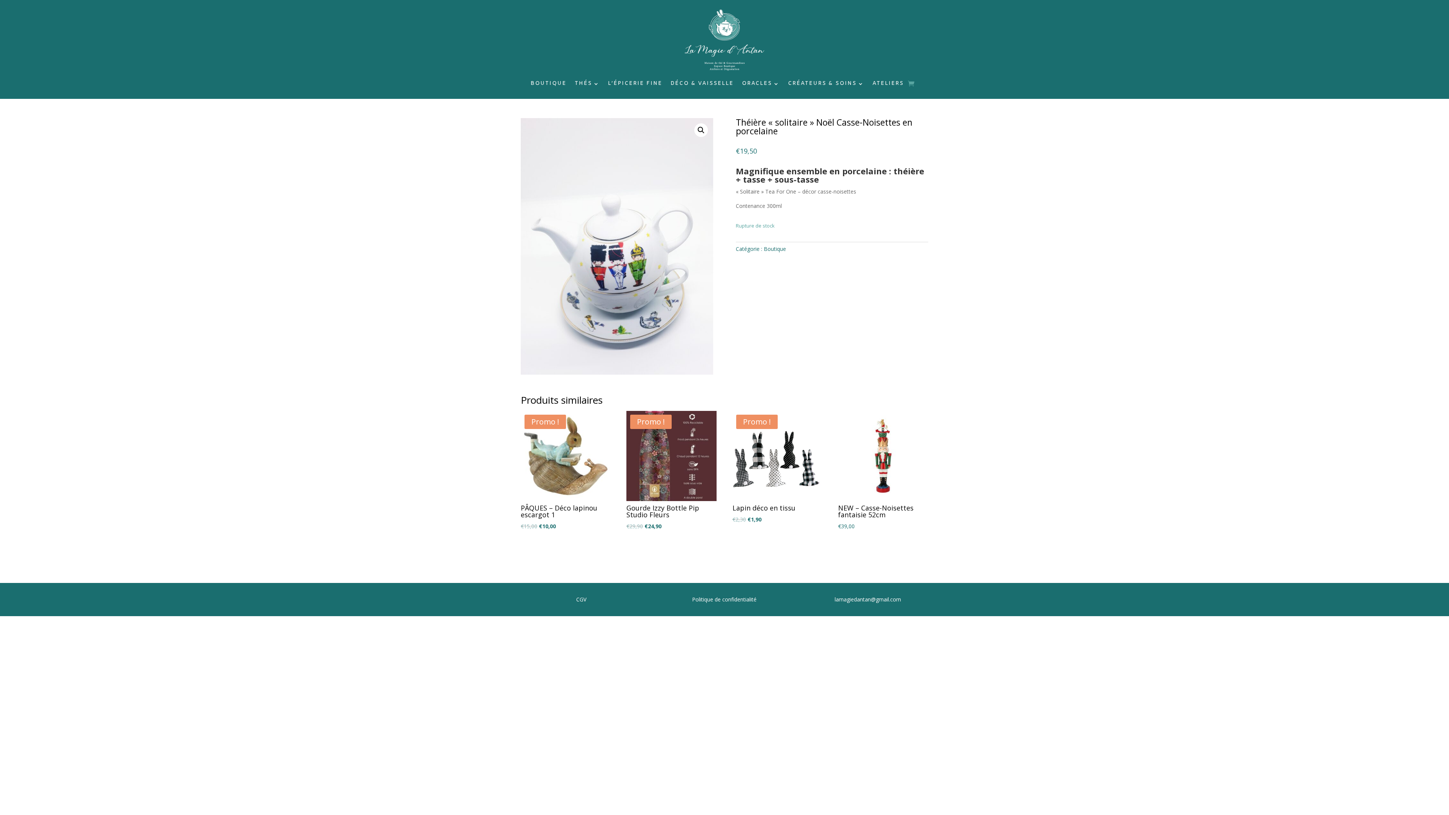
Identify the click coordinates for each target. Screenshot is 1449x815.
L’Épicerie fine (635, 84)
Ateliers (888, 84)
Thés (583, 84)
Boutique (548, 84)
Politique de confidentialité (724, 599)
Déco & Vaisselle (702, 84)
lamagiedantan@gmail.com (868, 599)
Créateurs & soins (822, 84)
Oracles (757, 84)
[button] (701, 130)
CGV (581, 599)
